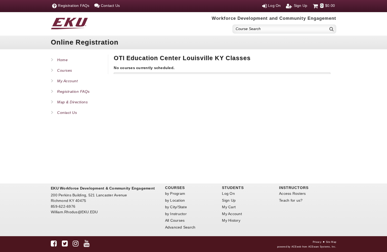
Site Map (331, 242)
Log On (228, 193)
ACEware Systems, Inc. (322, 246)
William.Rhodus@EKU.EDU (74, 212)
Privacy (317, 242)
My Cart (229, 207)
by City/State (176, 207)
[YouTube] (87, 245)
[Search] (331, 29)
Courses (64, 70)
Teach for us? (290, 200)
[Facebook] (54, 245)
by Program (175, 193)
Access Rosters (292, 193)
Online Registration (84, 42)
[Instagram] (75, 245)
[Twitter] (65, 245)
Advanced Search (180, 227)
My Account (67, 81)
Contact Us (67, 112)
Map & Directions (72, 102)
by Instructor (176, 214)
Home (62, 60)
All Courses (175, 220)
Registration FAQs (73, 91)
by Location (175, 200)
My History (231, 220)
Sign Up (229, 200)
